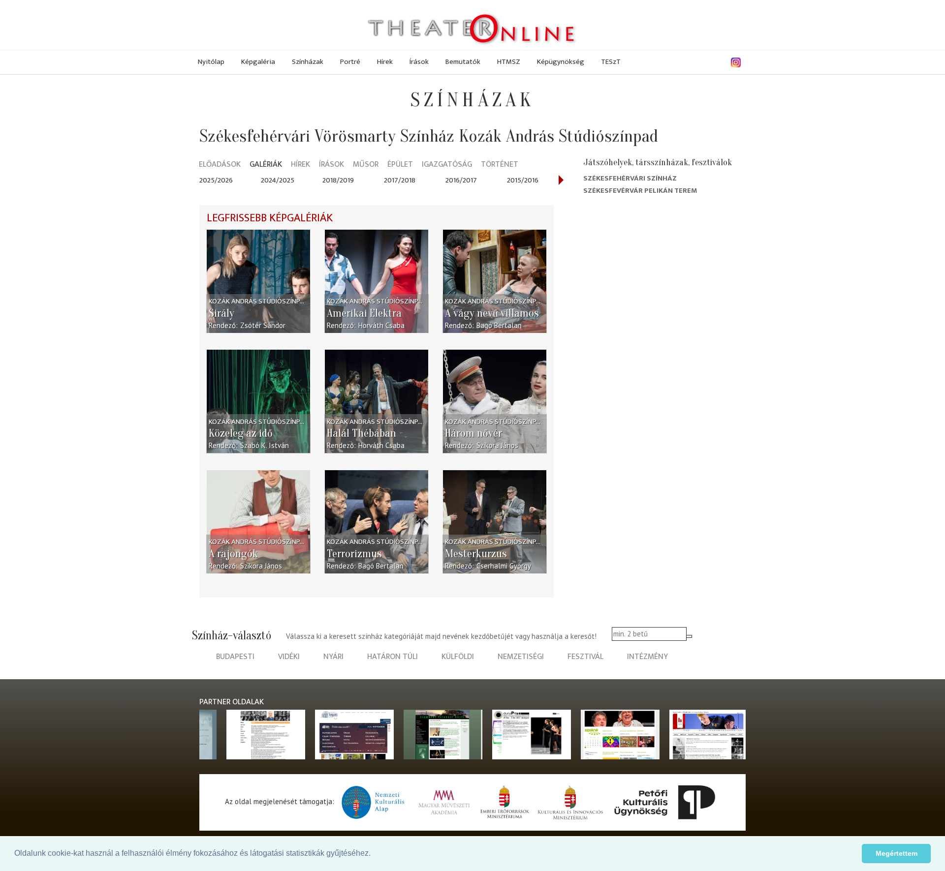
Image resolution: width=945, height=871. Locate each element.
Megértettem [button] (896, 853)
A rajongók (233, 553)
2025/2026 (216, 180)
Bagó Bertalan (499, 325)
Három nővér (473, 433)
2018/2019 (338, 180)
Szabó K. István (264, 445)
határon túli (392, 656)
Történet (499, 165)
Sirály (221, 313)
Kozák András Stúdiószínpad (258, 301)
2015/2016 (522, 180)
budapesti (235, 656)
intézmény (647, 656)
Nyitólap (211, 62)
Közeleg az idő (241, 433)
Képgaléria (258, 62)
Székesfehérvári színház (630, 178)
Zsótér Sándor (262, 325)
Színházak (307, 62)
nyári (333, 656)
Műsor (365, 165)
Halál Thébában (361, 433)
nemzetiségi (521, 656)
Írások (419, 62)
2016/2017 (461, 180)
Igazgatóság (447, 165)
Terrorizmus (354, 553)
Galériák (266, 165)
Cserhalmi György (503, 566)
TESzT (611, 62)
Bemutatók (462, 62)
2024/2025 (277, 180)
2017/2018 (399, 180)
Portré (350, 62)
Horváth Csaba (381, 325)
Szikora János (497, 445)
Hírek (385, 62)
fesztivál (585, 656)
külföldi (457, 656)
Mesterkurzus (476, 553)
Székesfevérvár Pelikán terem (640, 190)
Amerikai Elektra (364, 313)
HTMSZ (508, 62)
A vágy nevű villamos (492, 313)
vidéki (289, 656)
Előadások (220, 165)
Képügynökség (560, 62)
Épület (400, 165)
